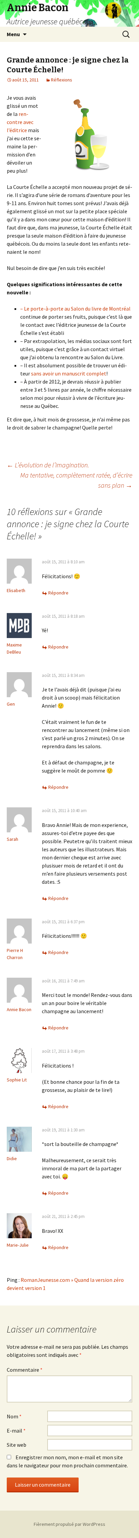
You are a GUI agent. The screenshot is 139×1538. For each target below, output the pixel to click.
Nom (14, 1416)
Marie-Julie (18, 1245)
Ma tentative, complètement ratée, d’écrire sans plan (76, 480)
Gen (11, 704)
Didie (12, 1158)
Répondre (58, 593)
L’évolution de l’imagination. (48, 465)
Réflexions (61, 80)
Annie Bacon (19, 1009)
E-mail (16, 1430)
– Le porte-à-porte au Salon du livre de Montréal (75, 308)
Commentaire (25, 1369)
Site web (16, 1444)
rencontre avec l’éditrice (20, 122)
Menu (13, 34)
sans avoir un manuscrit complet (68, 373)
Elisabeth (16, 590)
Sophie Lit (17, 1080)
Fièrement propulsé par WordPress (69, 1524)
